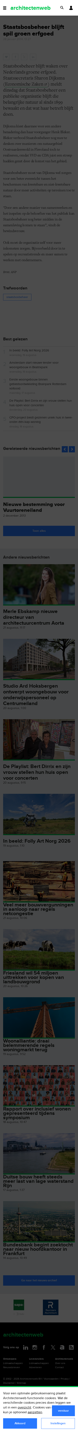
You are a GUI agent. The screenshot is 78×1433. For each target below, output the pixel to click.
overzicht (24, 1408)
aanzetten (35, 1412)
